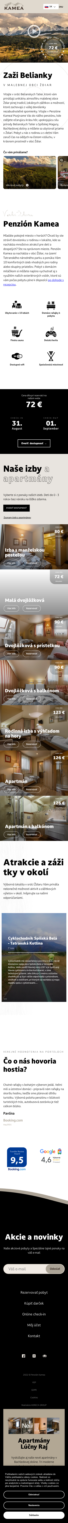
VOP (34, 1382)
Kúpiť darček (34, 1303)
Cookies (34, 1397)
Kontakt (34, 1336)
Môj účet (34, 1325)
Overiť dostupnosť (16, 508)
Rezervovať (31, 563)
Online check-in (34, 1314)
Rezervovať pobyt (34, 1292)
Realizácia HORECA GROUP (34, 1405)
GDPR (34, 1390)
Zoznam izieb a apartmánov (17, 517)
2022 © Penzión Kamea (34, 1375)
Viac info (11, 563)
